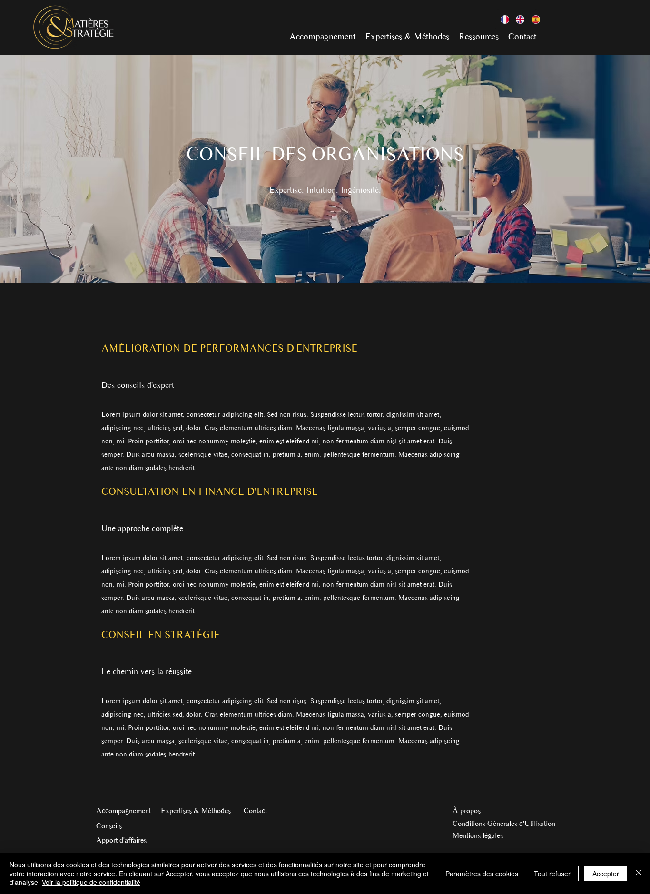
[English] (516, 19)
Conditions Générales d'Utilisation (504, 823)
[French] (501, 19)
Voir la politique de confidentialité (91, 882)
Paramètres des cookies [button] (481, 873)
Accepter (605, 873)
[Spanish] (532, 19)
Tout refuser (552, 873)
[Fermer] (638, 873)
